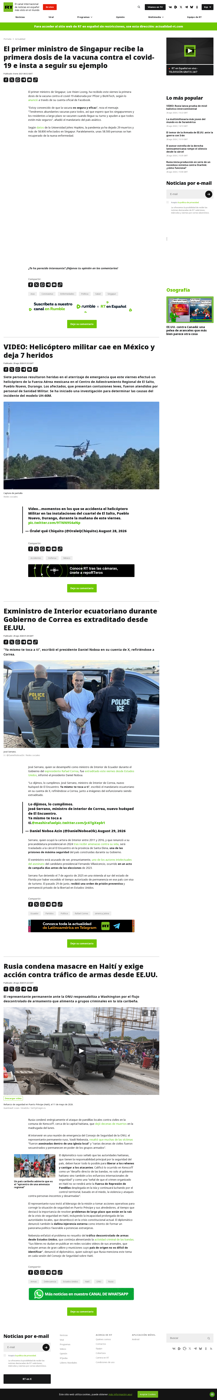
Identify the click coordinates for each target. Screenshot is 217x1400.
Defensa (52, 558)
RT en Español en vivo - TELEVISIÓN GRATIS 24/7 (183, 70)
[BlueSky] (191, 7)
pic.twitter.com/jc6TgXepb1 (80, 822)
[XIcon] (181, 7)
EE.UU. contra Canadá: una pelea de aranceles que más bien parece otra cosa (186, 330)
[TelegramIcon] (186, 7)
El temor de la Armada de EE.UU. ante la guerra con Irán (189, 134)
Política (84, 293)
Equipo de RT (194, 17)
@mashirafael (44, 822)
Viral (51, 17)
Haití (87, 1281)
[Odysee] (184, 1348)
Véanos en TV (155, 7)
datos (40, 128)
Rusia (110, 1281)
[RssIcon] (211, 1348)
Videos (63, 1348)
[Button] (138, 7)
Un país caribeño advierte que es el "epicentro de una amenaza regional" (33, 1184)
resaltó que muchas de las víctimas (111, 1140)
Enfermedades (67, 293)
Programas (83, 17)
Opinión (120, 17)
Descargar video (13, 1098)
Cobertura (101, 1353)
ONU (99, 1281)
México (66, 558)
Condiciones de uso (105, 1362)
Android (135, 1339)
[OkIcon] (197, 7)
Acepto (185, 202)
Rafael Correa (81, 913)
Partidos (49, 913)
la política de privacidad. (188, 202)
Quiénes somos (103, 1339)
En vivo (50, 7)
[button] (81, 1051)
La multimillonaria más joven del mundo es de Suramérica (185, 120)
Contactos (101, 1343)
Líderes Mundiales (68, 1362)
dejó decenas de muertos (111, 1124)
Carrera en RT (102, 1357)
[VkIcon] (170, 7)
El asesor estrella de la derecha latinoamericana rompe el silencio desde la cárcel (186, 148)
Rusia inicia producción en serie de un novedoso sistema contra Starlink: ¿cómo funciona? (188, 165)
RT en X (27, 1379)
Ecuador (34, 913)
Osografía (178, 290)
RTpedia (63, 1358)
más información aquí (120, 1394)
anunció (33, 100)
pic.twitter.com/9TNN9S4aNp (54, 522)
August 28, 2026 (113, 531)
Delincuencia (50, 1281)
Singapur (112, 293)
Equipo (99, 1348)
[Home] (8, 7)
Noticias (20, 17)
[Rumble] (175, 7)
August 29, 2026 (112, 830)
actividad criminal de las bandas (114, 1240)
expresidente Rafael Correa (61, 771)
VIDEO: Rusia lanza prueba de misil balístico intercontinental (186, 107)
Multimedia (154, 17)
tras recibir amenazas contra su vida (96, 844)
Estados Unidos (70, 1281)
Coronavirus (47, 293)
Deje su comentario (81, 324)
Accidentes (36, 558)
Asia (33, 293)
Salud (98, 293)
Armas (34, 1281)
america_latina (102, 913)
